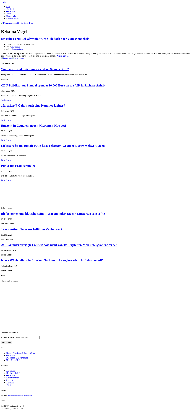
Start (8, 7)
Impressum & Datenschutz (17, 358)
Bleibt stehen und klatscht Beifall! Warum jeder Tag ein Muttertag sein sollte (53, 213)
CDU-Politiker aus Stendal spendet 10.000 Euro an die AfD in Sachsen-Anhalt (53, 85)
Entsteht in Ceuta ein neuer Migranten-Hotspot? (33, 125)
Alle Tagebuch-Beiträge (11, 182)
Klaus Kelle (11, 16)
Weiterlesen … (62, 56)
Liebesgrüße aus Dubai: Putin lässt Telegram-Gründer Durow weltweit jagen (53, 145)
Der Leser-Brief (12, 373)
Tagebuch (10, 9)
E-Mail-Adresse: (8, 337)
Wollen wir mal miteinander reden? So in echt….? (35, 69)
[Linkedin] (6, 25)
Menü (5, 2)
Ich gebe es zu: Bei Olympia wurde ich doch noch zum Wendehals (45, 38)
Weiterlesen (6, 100)
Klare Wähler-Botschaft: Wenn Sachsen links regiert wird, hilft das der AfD (52, 260)
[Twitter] (2, 25)
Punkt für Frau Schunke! (18, 165)
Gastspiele (10, 11)
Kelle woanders (12, 18)
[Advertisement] (18, 194)
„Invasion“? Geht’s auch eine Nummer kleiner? (33, 105)
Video (8, 14)
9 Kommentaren (16, 49)
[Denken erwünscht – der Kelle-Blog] (17, 23)
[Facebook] (4, 25)
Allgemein (15, 47)
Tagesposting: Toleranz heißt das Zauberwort (31, 229)
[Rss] (8, 25)
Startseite (10, 380)
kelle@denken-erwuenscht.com (21, 395)
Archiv (4, 406)
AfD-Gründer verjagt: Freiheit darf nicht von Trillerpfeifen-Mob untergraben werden (59, 245)
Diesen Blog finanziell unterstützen (20, 353)
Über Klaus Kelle (13, 360)
